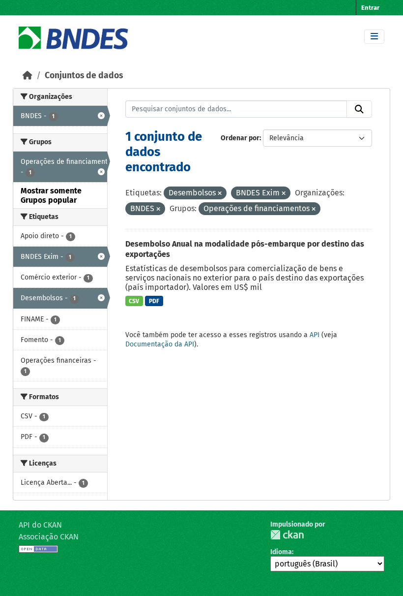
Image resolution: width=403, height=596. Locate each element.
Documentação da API (159, 344)
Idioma (281, 552)
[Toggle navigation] (374, 37)
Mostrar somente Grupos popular (51, 195)
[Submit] (359, 109)
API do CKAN (40, 525)
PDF (154, 301)
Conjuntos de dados (84, 75)
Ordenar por (240, 138)
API (314, 335)
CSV (134, 301)
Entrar (370, 7)
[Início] (27, 75)
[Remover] (220, 193)
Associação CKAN (49, 536)
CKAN (287, 535)
